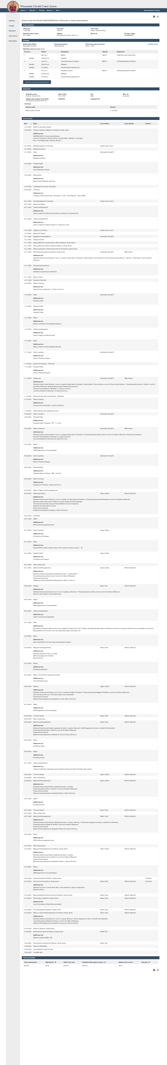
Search (23, 10)
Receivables (13, 41)
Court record (13, 36)
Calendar (32, 10)
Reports (49, 10)
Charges (11, 26)
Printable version (153, 44)
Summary (12, 21)
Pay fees (42, 10)
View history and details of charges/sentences (37, 82)
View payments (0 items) (152, 10)
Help (57, 10)
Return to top (13, 16)
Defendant (12, 31)
